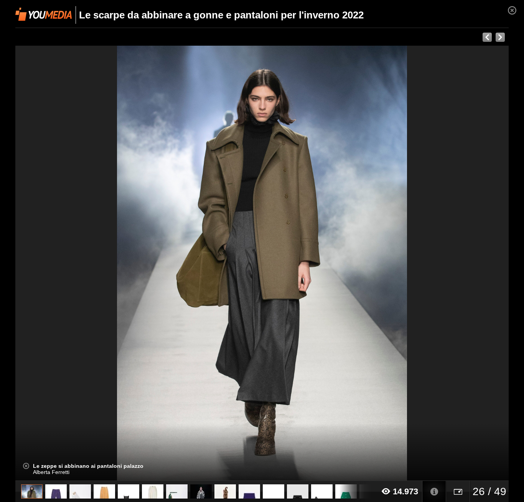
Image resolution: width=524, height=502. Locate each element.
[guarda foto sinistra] (64, 263)
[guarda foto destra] (311, 263)
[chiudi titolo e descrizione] (26, 466)
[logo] (43, 14)
